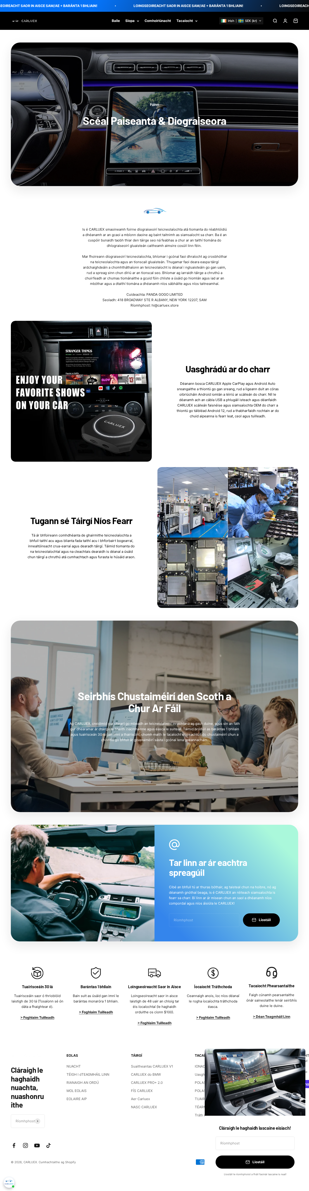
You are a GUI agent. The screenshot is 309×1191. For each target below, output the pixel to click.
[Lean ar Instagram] (25, 1145)
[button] (241, 20)
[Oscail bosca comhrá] (9, 1182)
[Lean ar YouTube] (37, 1145)
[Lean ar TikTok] (48, 1145)
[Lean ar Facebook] (14, 1145)
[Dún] (296, 1058)
